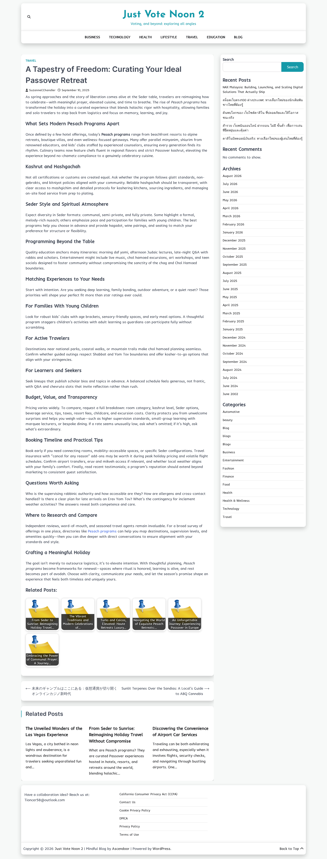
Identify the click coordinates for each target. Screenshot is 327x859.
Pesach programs (102, 531)
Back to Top (289, 848)
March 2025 (231, 313)
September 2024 (235, 362)
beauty (227, 420)
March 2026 (231, 216)
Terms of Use (129, 835)
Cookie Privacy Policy (134, 810)
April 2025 (230, 305)
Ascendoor (120, 848)
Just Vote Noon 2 (163, 15)
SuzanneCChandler (42, 90)
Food (226, 485)
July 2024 (230, 378)
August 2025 (232, 273)
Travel (192, 37)
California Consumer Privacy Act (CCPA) (148, 794)
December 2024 (234, 337)
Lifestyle (169, 37)
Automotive (231, 412)
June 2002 (230, 394)
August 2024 (232, 370)
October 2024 (233, 354)
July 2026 (230, 184)
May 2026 (230, 200)
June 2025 (230, 289)
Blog (238, 37)
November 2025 (234, 249)
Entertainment (233, 460)
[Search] (29, 17)
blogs (227, 436)
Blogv (227, 444)
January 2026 (233, 233)
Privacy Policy (129, 826)
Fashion (228, 468)
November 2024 (234, 345)
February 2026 (233, 224)
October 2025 (233, 257)
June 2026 (230, 192)
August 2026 (232, 176)
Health (145, 37)
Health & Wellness (236, 501)
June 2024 (230, 386)
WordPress (161, 848)
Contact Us (127, 802)
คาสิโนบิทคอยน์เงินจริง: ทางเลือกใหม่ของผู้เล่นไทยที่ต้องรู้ (263, 138)
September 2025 (235, 265)
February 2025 (233, 321)
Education (216, 37)
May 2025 (230, 297)
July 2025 (230, 281)
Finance (228, 477)
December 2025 (234, 241)
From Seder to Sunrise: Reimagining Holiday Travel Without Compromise (116, 735)
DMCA (123, 818)
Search (228, 59)
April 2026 (230, 208)
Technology (119, 37)
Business (92, 37)
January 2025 (233, 329)
